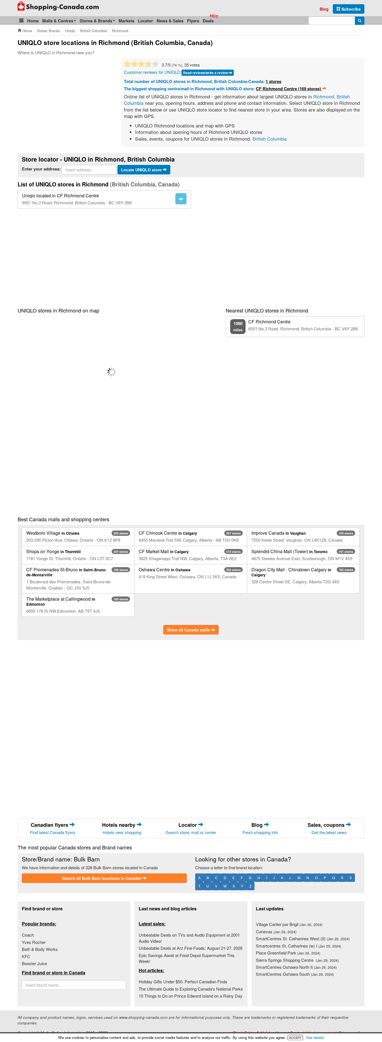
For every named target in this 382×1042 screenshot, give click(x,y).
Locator (145, 21)
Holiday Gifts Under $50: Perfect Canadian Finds (183, 981)
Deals (208, 21)
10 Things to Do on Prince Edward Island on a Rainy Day (190, 996)
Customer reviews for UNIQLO (152, 72)
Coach (28, 935)
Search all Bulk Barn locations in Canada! (102, 878)
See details (315, 1037)
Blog (324, 9)
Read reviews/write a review (206, 72)
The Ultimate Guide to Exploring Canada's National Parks (191, 989)
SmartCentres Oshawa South (295, 974)
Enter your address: (41, 169)
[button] (21, 20)
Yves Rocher (34, 942)
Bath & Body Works (40, 949)
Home (33, 21)
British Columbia (270, 138)
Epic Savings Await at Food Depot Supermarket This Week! (187, 958)
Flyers (193, 21)
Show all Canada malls (189, 630)
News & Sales (170, 21)
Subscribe (350, 9)
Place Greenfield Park (288, 953)
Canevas (276, 931)
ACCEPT (295, 1037)
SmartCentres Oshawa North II (296, 967)
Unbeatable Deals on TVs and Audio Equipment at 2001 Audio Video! (189, 938)
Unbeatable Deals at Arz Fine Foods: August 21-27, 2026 (190, 948)
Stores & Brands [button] (96, 21)
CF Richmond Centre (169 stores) (289, 89)
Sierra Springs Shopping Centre (297, 960)
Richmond (323, 96)
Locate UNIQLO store (142, 169)
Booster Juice (34, 963)
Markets (126, 21)
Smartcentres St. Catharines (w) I (298, 946)
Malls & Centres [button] (57, 21)
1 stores (273, 81)
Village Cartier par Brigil (289, 924)
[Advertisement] (65, 100)
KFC (26, 956)
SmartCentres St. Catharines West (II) (303, 938)
